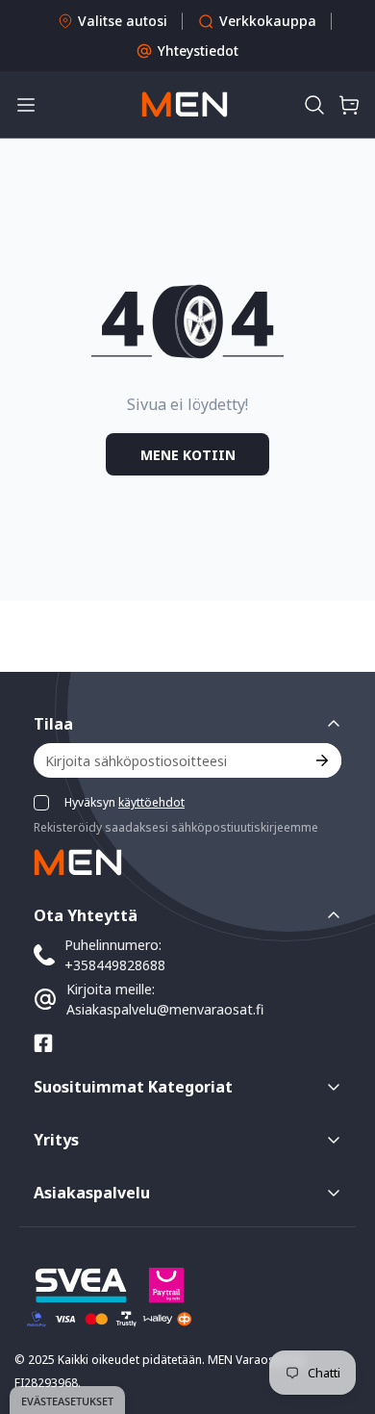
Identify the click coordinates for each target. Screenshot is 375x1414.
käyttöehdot (151, 802)
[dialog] (67, 1400)
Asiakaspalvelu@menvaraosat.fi (164, 1009)
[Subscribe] (320, 760)
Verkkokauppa (267, 21)
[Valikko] (26, 104)
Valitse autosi (122, 21)
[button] (314, 104)
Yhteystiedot (198, 50)
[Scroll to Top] (340, 1312)
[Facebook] (43, 1043)
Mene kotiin (188, 455)
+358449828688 (114, 965)
